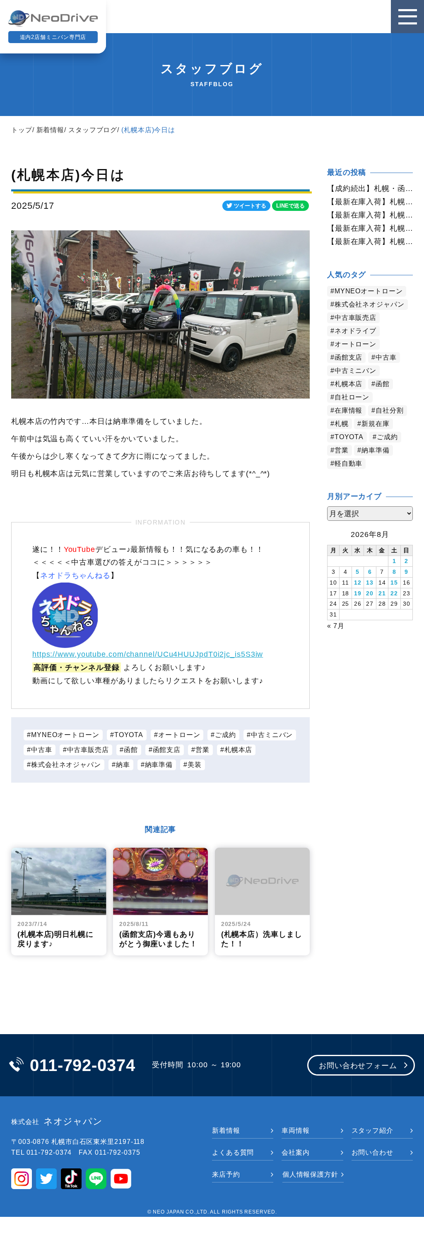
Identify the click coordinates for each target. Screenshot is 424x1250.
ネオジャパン (57, 1121)
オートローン (179, 734)
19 (357, 593)
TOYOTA (128, 734)
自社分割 (390, 410)
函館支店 (167, 749)
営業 (202, 749)
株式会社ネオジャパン (66, 764)
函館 (131, 749)
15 (394, 582)
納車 (123, 764)
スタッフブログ (92, 129)
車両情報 (296, 1130)
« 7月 (335, 625)
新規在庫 (375, 423)
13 (369, 582)
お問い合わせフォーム (358, 1065)
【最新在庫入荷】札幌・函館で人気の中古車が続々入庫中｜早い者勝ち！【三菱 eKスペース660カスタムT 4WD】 (370, 241)
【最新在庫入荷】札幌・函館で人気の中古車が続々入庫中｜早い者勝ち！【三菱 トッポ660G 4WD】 (370, 202)
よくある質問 (233, 1152)
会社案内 (296, 1152)
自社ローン (352, 397)
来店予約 (226, 1174)
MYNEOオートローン (65, 734)
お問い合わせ (372, 1152)
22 (394, 593)
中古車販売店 (88, 749)
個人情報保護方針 (310, 1174)
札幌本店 (238, 749)
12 (357, 582)
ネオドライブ (355, 330)
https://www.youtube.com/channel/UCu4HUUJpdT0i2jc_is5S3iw (147, 654)
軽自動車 (349, 463)
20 (369, 593)
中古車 (41, 749)
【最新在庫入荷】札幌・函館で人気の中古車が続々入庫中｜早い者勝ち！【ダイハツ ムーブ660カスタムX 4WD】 (370, 228)
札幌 (342, 423)
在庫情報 (349, 410)
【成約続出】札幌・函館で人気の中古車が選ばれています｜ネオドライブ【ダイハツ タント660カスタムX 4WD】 (370, 188)
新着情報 (50, 129)
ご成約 (225, 734)
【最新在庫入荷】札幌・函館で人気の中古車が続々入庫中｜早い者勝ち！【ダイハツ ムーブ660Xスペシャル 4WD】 (370, 215)
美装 (195, 764)
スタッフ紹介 (372, 1130)
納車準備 (159, 764)
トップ (21, 129)
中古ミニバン (272, 734)
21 (382, 593)
